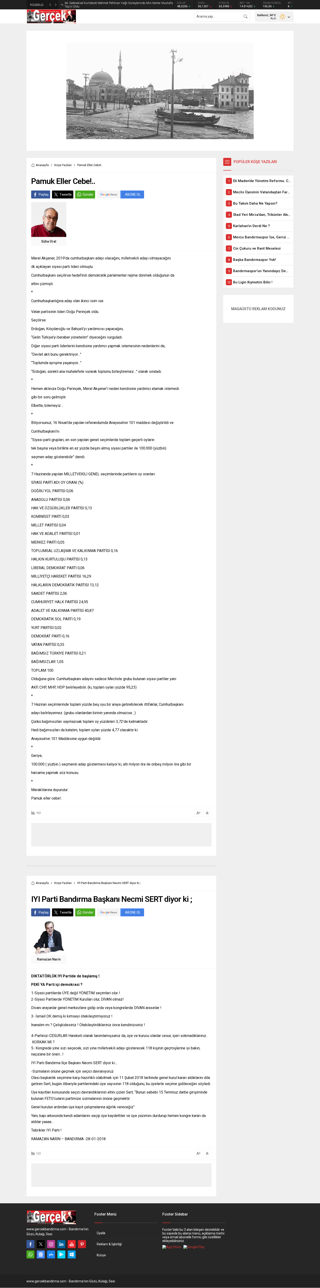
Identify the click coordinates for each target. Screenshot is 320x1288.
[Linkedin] (61, 1244)
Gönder (88, 194)
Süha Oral (48, 241)
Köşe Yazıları (63, 165)
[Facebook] (30, 1244)
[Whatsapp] (30, 1254)
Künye (101, 1255)
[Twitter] (41, 1244)
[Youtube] (72, 1244)
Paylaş (43, 194)
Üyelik (101, 1233)
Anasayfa (42, 165)
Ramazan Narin (49, 959)
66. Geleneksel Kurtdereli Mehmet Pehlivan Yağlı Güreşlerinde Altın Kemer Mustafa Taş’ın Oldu (119, 4)
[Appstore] (51, 1254)
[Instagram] (51, 1244)
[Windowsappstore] (72, 1254)
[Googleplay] (61, 1254)
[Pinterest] (82, 1244)
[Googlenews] (41, 1254)
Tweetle (66, 194)
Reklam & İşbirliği (109, 1244)
